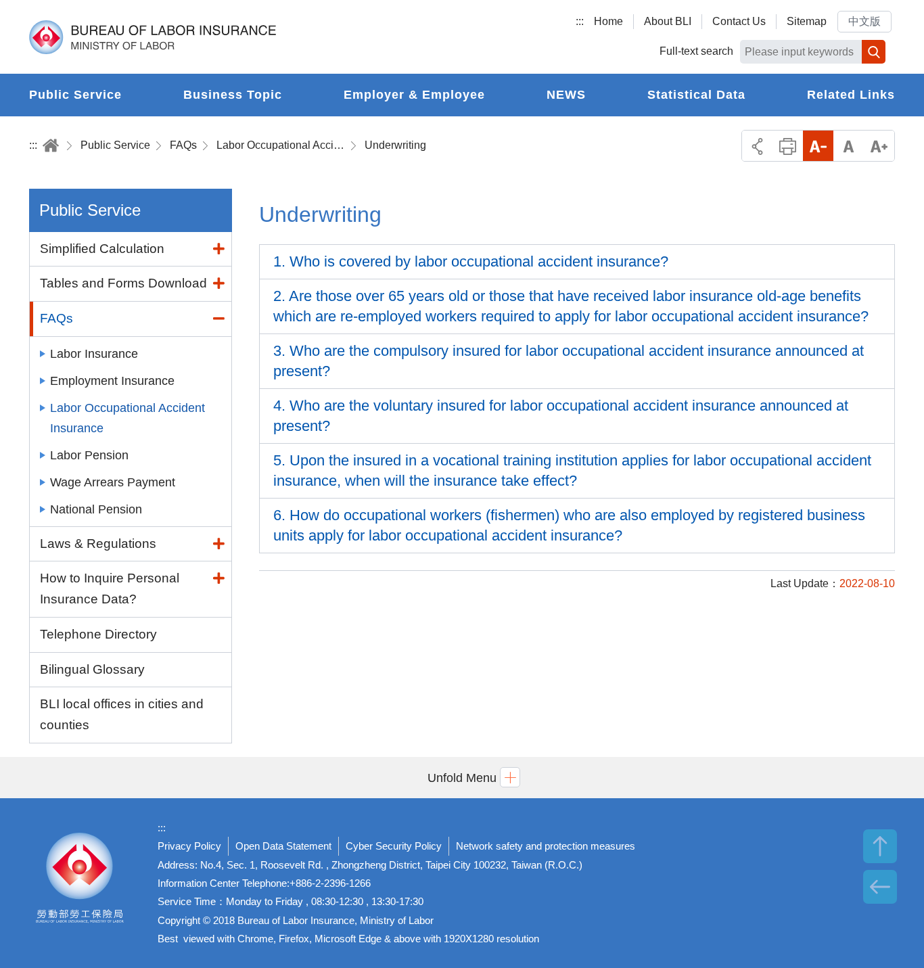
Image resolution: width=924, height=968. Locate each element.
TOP (880, 846)
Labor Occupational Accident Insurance (280, 145)
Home (608, 21)
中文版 (864, 21)
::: (580, 21)
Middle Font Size (848, 146)
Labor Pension (89, 455)
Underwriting (395, 145)
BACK (880, 887)
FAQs (183, 145)
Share (757, 146)
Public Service (115, 145)
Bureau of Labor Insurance (152, 37)
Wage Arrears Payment (112, 482)
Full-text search (696, 51)
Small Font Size (818, 146)
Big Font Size (879, 146)
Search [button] (873, 52)
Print (787, 146)
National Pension (96, 509)
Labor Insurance (94, 354)
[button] (462, 777)
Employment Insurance (112, 381)
